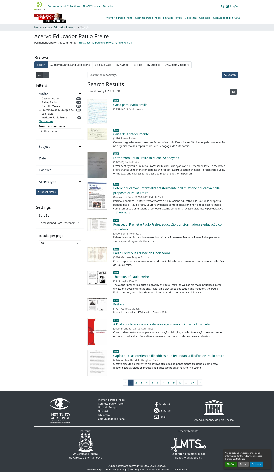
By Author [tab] (122, 65)
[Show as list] (39, 75)
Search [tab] (41, 65)
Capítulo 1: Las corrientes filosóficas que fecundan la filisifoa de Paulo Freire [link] (168, 356)
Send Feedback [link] (181, 469)
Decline (243, 464)
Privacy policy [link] (137, 469)
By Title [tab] (138, 65)
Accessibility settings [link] (116, 469)
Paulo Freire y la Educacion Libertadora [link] (141, 253)
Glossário (205, 17)
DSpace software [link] (118, 466)
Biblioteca (191, 17)
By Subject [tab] (153, 65)
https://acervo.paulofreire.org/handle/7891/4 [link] (105, 42)
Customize (256, 464)
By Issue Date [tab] (103, 65)
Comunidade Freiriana (226, 17)
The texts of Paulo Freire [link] (131, 277)
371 (193, 382)
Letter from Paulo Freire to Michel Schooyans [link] (146, 158)
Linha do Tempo (172, 17)
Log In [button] (234, 6)
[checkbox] (40, 98)
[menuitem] (91, 6)
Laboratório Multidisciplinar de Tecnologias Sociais (188, 455)
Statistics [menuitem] (108, 6)
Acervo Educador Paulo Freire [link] (61, 27)
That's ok (231, 464)
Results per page (51, 236)
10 (180, 382)
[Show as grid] (46, 75)
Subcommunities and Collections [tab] (70, 65)
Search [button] (231, 75)
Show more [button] (46, 121)
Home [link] (38, 27)
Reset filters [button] (48, 192)
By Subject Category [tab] (177, 65)
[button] (39, 6)
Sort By (44, 215)
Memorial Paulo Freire (119, 17)
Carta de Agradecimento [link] (131, 134)
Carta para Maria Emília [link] (130, 105)
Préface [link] (118, 304)
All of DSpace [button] (90, 6)
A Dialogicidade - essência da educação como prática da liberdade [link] (161, 324)
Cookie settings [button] (94, 469)
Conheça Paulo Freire (148, 17)
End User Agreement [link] (158, 469)
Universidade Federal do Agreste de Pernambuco (85, 455)
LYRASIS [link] (161, 466)
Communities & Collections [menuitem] (64, 6)
